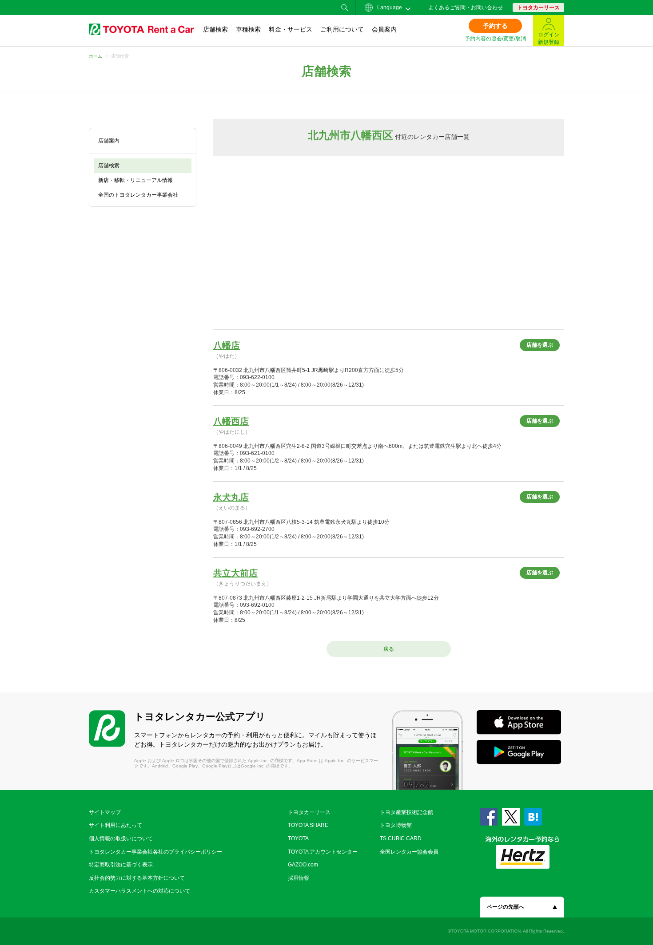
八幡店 (226, 345)
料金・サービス (290, 29)
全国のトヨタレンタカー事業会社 (138, 195)
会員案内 (384, 29)
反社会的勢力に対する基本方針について (137, 878)
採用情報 (298, 878)
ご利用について (342, 29)
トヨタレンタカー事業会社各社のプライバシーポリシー (155, 852)
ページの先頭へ (505, 907)
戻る (388, 649)
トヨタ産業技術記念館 (406, 812)
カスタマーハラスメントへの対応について (139, 891)
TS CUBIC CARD (401, 838)
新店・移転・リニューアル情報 (135, 180)
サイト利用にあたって (115, 825)
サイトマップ (105, 812)
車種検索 (248, 29)
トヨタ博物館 (396, 825)
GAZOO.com (303, 865)
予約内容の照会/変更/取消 (495, 39)
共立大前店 (235, 573)
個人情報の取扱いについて (121, 838)
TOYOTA (298, 838)
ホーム (95, 56)
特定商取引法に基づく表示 (121, 865)
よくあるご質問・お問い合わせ (465, 7)
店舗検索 (215, 29)
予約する (495, 25)
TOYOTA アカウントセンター (323, 852)
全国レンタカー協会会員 (409, 852)
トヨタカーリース (538, 7)
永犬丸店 (231, 497)
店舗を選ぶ (539, 345)
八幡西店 (231, 421)
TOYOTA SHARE (308, 825)
